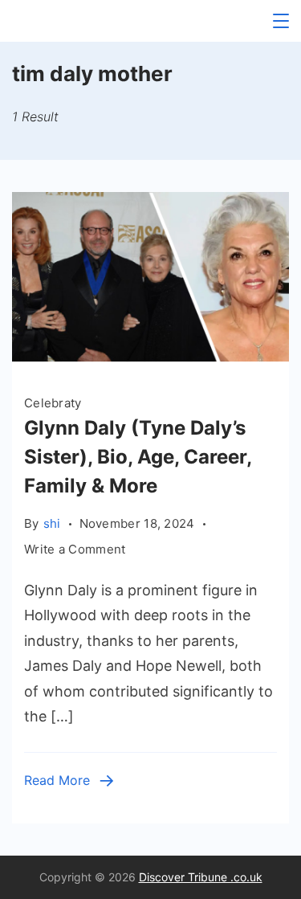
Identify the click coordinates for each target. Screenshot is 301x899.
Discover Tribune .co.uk (200, 877)
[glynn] (150, 356)
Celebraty (53, 403)
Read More (57, 780)
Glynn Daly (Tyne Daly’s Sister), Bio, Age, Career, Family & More (137, 456)
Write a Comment (75, 550)
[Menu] (281, 21)
